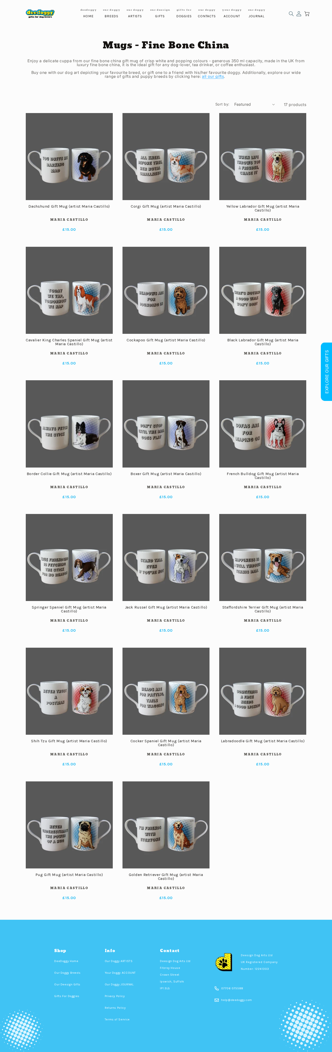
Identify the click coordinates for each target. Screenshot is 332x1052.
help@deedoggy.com (236, 1000)
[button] (291, 13)
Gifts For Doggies (66, 996)
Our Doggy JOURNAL (119, 984)
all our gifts (213, 76)
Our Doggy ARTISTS (119, 961)
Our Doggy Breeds (67, 972)
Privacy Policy (115, 996)
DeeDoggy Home (66, 961)
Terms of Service (117, 1019)
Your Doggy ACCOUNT (120, 972)
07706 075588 (232, 988)
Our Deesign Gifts (67, 984)
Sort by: (222, 104)
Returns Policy (115, 1007)
